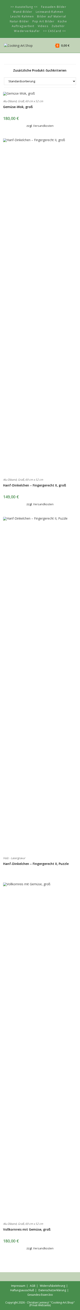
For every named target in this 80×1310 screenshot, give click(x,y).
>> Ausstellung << (24, 7)
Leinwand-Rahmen (50, 12)
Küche (62, 21)
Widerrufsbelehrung (52, 1286)
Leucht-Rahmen (22, 16)
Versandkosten (43, 126)
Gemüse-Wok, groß (18, 107)
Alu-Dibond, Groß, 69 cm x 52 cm (23, 101)
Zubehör (58, 26)
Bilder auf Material (51, 16)
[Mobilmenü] (73, 45)
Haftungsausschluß (22, 1290)
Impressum (18, 1286)
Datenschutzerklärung (52, 1290)
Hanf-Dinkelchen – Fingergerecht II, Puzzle (36, 864)
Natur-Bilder (19, 21)
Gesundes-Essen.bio (40, 1295)
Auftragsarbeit (23, 26)
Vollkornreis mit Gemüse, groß (26, 1229)
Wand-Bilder (22, 12)
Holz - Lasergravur (14, 858)
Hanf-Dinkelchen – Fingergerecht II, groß (34, 485)
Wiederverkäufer (27, 31)
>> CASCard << (54, 31)
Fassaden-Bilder (53, 7)
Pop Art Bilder (43, 21)
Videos (43, 26)
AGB (32, 1286)
